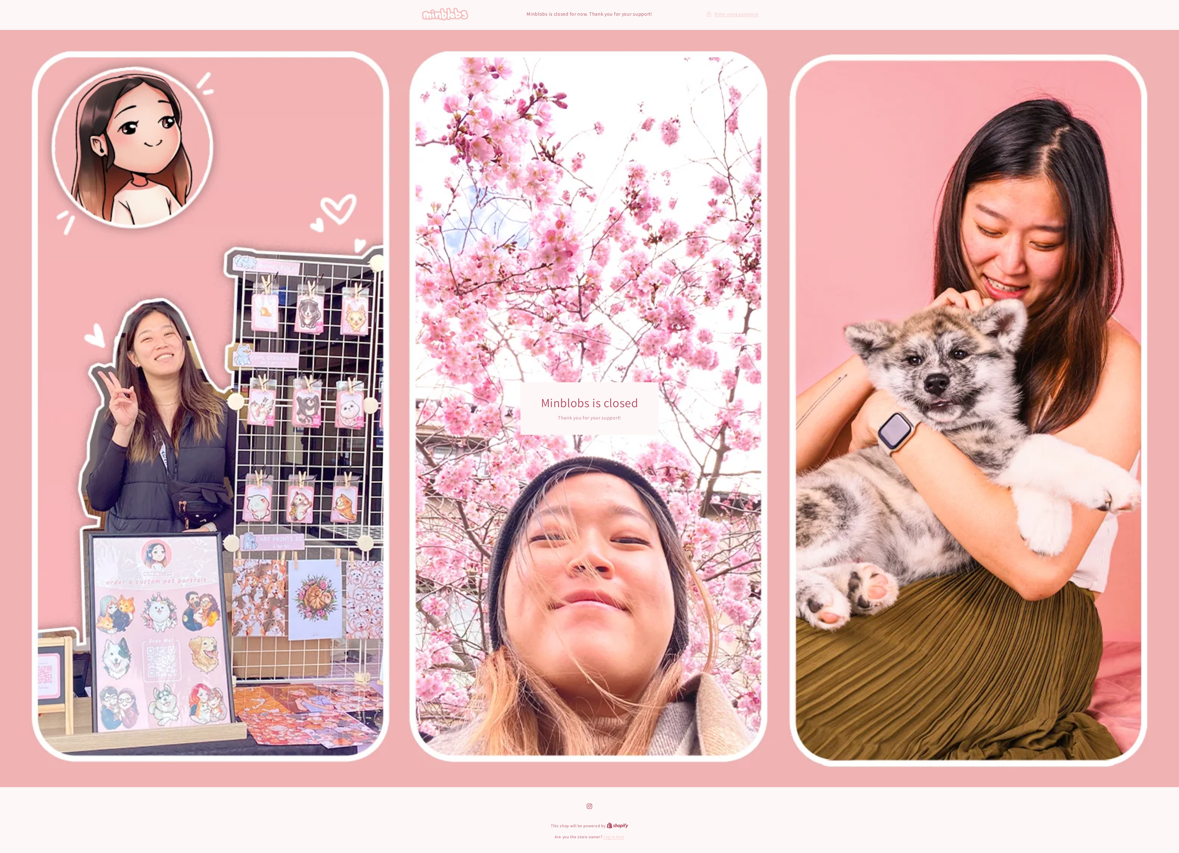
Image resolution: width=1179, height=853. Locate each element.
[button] (732, 14)
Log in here (614, 836)
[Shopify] (617, 825)
